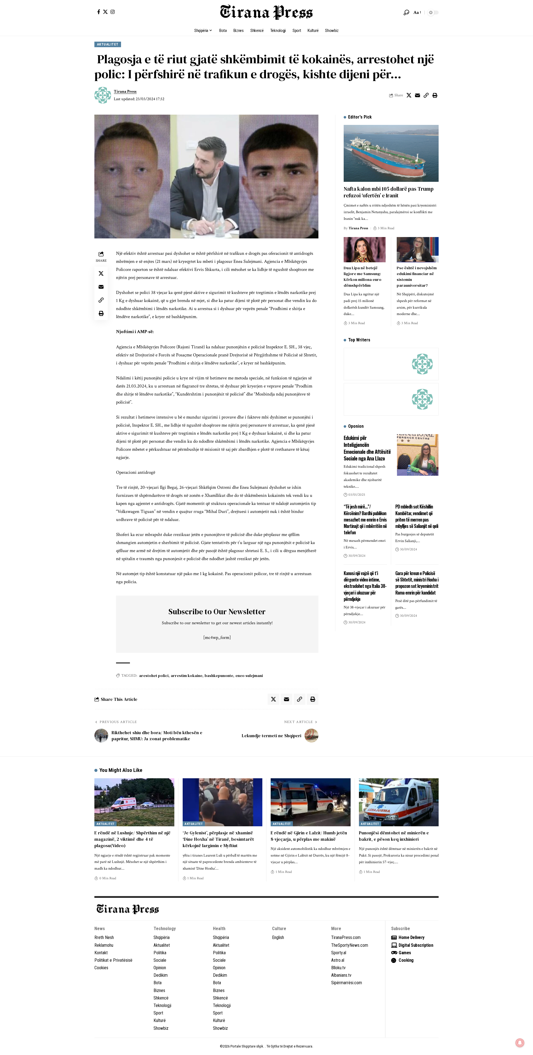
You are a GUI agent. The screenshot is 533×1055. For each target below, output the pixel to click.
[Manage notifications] (520, 1042)
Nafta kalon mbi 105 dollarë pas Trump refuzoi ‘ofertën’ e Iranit (389, 192)
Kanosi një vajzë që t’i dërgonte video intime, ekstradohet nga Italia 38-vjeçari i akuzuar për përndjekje (365, 586)
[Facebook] (99, 11)
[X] (105, 11)
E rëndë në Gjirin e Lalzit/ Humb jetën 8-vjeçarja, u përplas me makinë (309, 836)
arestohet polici (154, 675)
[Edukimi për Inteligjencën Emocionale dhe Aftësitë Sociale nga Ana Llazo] (418, 455)
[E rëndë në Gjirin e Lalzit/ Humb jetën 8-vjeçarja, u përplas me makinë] (311, 802)
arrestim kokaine (186, 675)
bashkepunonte (219, 675)
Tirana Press (125, 91)
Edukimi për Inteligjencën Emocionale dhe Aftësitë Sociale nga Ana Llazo (367, 448)
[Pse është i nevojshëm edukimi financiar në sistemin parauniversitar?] (418, 249)
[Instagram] (112, 11)
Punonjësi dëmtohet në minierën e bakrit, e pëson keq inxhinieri (394, 836)
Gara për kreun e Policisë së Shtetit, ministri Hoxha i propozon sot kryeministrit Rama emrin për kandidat (416, 583)
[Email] (417, 95)
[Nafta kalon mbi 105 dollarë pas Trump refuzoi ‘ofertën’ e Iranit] (391, 153)
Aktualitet (108, 44)
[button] (406, 12)
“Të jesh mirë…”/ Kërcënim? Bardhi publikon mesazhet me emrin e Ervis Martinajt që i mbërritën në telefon (365, 519)
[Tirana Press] (266, 12)
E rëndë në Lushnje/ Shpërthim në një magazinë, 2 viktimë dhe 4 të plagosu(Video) (132, 839)
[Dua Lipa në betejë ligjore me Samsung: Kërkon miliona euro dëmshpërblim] (365, 249)
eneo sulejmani (249, 675)
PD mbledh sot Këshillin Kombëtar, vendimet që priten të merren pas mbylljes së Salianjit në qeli (416, 516)
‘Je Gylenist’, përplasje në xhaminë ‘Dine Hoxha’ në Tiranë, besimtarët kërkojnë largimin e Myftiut (218, 839)
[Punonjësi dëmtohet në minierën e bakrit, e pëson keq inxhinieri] (399, 802)
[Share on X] (409, 95)
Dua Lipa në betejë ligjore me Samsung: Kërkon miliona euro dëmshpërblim (362, 276)
